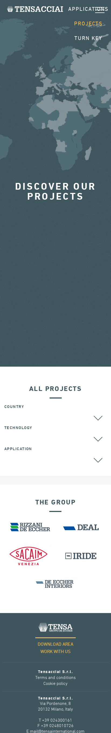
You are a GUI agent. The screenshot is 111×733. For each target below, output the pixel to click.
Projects (88, 23)
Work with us (55, 652)
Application (18, 449)
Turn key (88, 38)
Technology (18, 428)
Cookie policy (55, 684)
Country (14, 407)
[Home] (35, 9)
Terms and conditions (55, 678)
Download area (55, 644)
